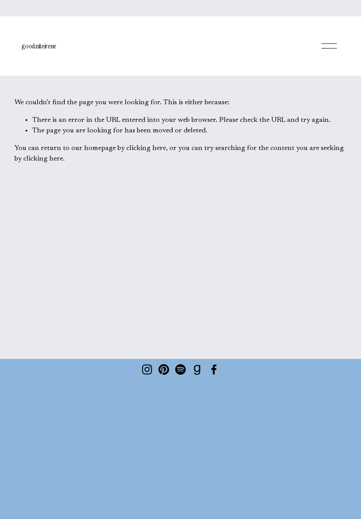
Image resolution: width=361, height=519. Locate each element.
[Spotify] (180, 369)
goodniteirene (39, 46)
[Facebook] (214, 369)
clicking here (146, 148)
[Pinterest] (163, 369)
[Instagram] (147, 369)
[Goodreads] (197, 369)
